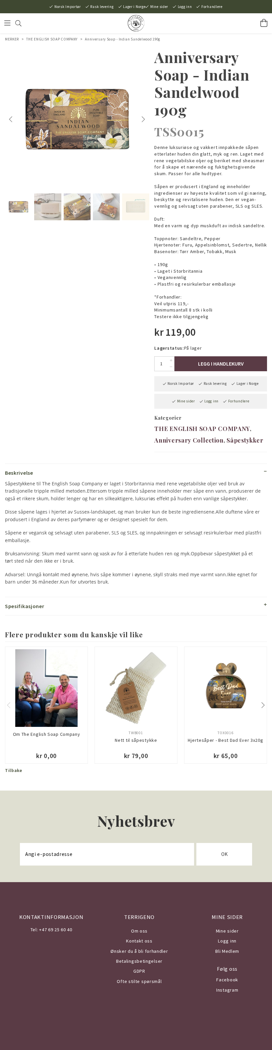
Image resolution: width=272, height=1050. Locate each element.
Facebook (227, 980)
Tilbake (13, 770)
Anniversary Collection (188, 440)
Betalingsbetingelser (139, 961)
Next (144, 119)
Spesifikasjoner (24, 606)
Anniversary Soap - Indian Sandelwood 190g (122, 39)
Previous (11, 119)
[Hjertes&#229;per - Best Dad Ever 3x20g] (225, 688)
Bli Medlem (227, 951)
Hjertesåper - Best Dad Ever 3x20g (225, 740)
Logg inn (185, 6)
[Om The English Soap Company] (46, 688)
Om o (137, 931)
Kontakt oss (139, 941)
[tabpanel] (77, 119)
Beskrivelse (19, 472)
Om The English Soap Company (46, 734)
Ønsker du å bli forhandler (139, 951)
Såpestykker (245, 440)
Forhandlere (212, 6)
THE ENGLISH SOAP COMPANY (52, 39)
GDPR (139, 971)
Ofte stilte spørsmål (139, 981)
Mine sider (159, 6)
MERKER (12, 39)
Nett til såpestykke (136, 740)
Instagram (227, 990)
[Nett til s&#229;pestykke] (136, 688)
